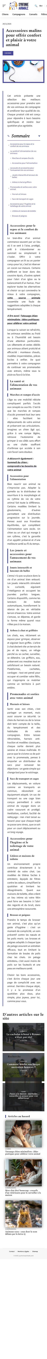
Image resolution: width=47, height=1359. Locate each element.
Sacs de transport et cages (22, 199)
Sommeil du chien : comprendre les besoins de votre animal (22, 466)
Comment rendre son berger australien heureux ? (23, 1065)
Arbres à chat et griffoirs (21, 182)
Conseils (23, 1031)
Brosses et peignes (19, 216)
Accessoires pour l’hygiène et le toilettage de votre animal (22, 205)
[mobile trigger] (5, 6)
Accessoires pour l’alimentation (24, 163)
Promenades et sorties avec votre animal (23, 188)
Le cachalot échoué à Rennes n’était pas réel (24, 1035)
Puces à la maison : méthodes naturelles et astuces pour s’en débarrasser (23, 1096)
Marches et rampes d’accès (23, 158)
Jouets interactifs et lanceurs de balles (25, 176)
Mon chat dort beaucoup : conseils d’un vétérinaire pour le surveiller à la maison (23, 1193)
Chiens (8, 53)
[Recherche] (36, 6)
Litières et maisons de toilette (24, 211)
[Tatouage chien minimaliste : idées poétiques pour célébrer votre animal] (23, 1133)
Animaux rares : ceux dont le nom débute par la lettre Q (21, 1233)
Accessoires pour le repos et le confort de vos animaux (22, 145)
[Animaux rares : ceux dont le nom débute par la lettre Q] (23, 1213)
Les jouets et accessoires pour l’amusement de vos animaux (22, 169)
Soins (23, 1091)
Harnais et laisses (19, 194)
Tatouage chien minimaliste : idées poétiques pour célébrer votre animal (23, 319)
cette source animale (23, 298)
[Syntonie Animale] (19, 6)
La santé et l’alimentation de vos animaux (23, 152)
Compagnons (10, 1188)
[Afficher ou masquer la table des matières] (35, 136)
